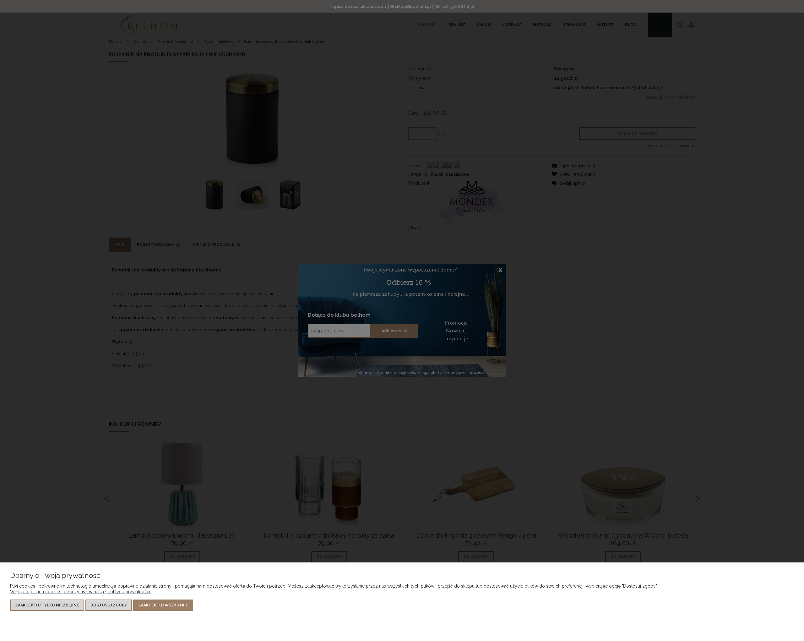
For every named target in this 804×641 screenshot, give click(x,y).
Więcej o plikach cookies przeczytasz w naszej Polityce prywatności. (80, 591)
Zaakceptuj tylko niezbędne (47, 605)
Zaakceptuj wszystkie (163, 605)
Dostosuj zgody (108, 605)
